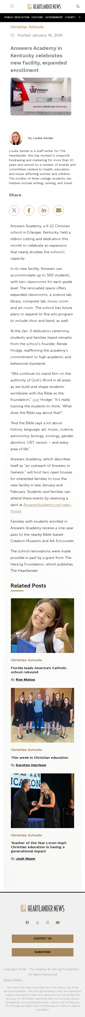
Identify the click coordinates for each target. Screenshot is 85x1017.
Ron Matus (25, 679)
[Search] (78, 6)
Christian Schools (27, 26)
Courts (70, 17)
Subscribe (43, 952)
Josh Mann (25, 859)
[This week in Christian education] (42, 715)
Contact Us (42, 938)
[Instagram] (47, 923)
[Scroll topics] (79, 17)
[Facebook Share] (29, 212)
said (35, 399)
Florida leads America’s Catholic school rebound (38, 670)
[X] (37, 923)
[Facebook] (27, 923)
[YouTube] (57, 923)
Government (54, 17)
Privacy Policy (12, 979)
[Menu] (13, 6)
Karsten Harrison (31, 765)
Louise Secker (43, 138)
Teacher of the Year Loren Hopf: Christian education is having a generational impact (39, 847)
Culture (37, 17)
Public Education (16, 17)
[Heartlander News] (44, 6)
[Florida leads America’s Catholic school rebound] (42, 625)
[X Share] (14, 212)
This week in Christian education (39, 757)
